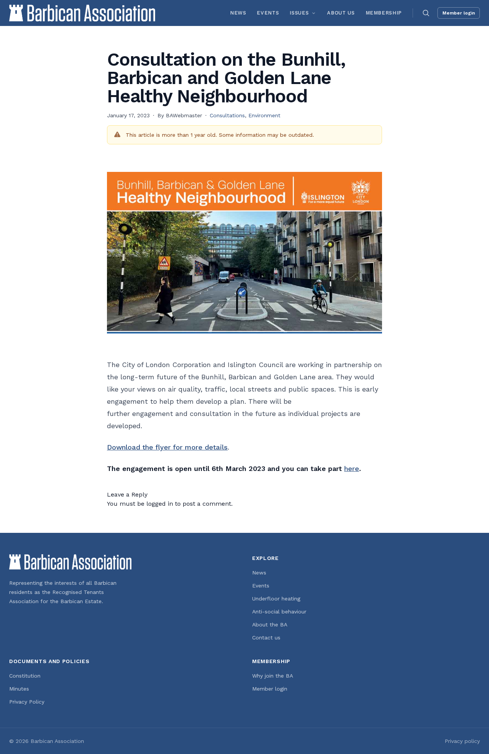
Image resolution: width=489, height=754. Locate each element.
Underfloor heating (276, 598)
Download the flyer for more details (167, 447)
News (238, 13)
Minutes (19, 689)
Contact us (266, 637)
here (351, 468)
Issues (299, 13)
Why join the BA (272, 676)
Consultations (227, 115)
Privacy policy (462, 741)
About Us (341, 13)
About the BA (269, 624)
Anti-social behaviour (279, 611)
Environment (264, 115)
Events (268, 13)
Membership (384, 13)
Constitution (24, 676)
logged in (159, 503)
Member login (458, 13)
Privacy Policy (26, 702)
